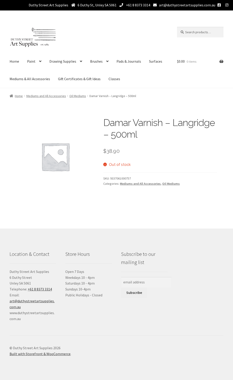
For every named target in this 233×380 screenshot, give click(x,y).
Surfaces (155, 61)
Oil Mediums (77, 96)
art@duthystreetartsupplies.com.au (187, 5)
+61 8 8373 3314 (137, 5)
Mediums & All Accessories (30, 79)
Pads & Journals (128, 61)
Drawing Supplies (62, 61)
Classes (114, 79)
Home (14, 61)
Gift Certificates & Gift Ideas (79, 79)
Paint (31, 61)
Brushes (96, 61)
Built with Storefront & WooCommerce (40, 354)
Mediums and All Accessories (46, 96)
